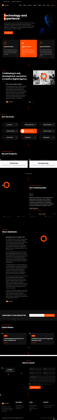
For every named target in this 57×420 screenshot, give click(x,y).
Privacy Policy (43, 418)
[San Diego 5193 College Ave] (8, 374)
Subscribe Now (49, 315)
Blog (48, 5)
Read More (6, 342)
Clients (39, 5)
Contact (52, 5)
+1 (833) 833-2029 (47, 407)
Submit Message (35, 387)
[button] (28, 347)
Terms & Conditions (51, 418)
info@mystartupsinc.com (17, 1)
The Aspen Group (36, 163)
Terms (44, 384)
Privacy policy (49, 384)
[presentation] (29, 214)
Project (34, 5)
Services (30, 5)
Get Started (8, 32)
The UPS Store (7, 163)
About (24, 5)
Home (20, 5)
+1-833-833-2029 (6, 1)
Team (44, 5)
